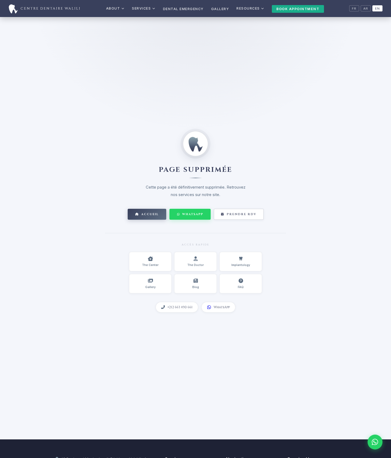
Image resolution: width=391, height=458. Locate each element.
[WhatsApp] (375, 442)
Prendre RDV (241, 214)
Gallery (220, 9)
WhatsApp (192, 214)
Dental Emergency (183, 9)
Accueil (150, 214)
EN (377, 8)
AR (365, 8)
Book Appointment (297, 9)
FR (354, 8)
